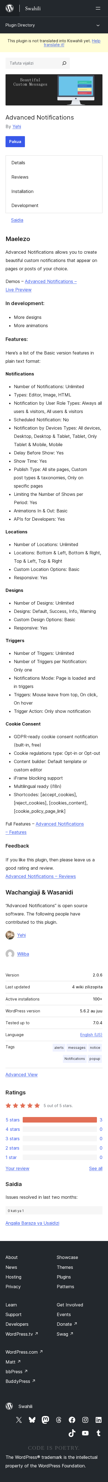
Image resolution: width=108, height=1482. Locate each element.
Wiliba (23, 954)
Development (24, 205)
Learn (11, 1305)
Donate (67, 1324)
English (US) (91, 1034)
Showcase (67, 1257)
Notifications (75, 1059)
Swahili (25, 1406)
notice (95, 1048)
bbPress (17, 1371)
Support (14, 1314)
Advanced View (22, 1074)
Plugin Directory (20, 25)
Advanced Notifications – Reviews (41, 876)
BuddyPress (21, 1381)
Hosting (13, 1277)
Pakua (15, 141)
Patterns (65, 1286)
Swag (65, 1334)
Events (64, 1314)
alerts (59, 1048)
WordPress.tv (22, 1334)
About (12, 1257)
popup (94, 1059)
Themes (65, 1267)
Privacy (13, 1286)
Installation (22, 191)
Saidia (17, 220)
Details (18, 162)
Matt (13, 1362)
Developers (17, 1324)
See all (95, 1168)
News (11, 1267)
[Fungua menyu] (99, 8)
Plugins (64, 1277)
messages (77, 1048)
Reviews (20, 177)
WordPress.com (24, 1352)
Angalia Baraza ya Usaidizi (32, 1223)
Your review (17, 1168)
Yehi (16, 126)
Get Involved (70, 1305)
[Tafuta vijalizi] (64, 63)
